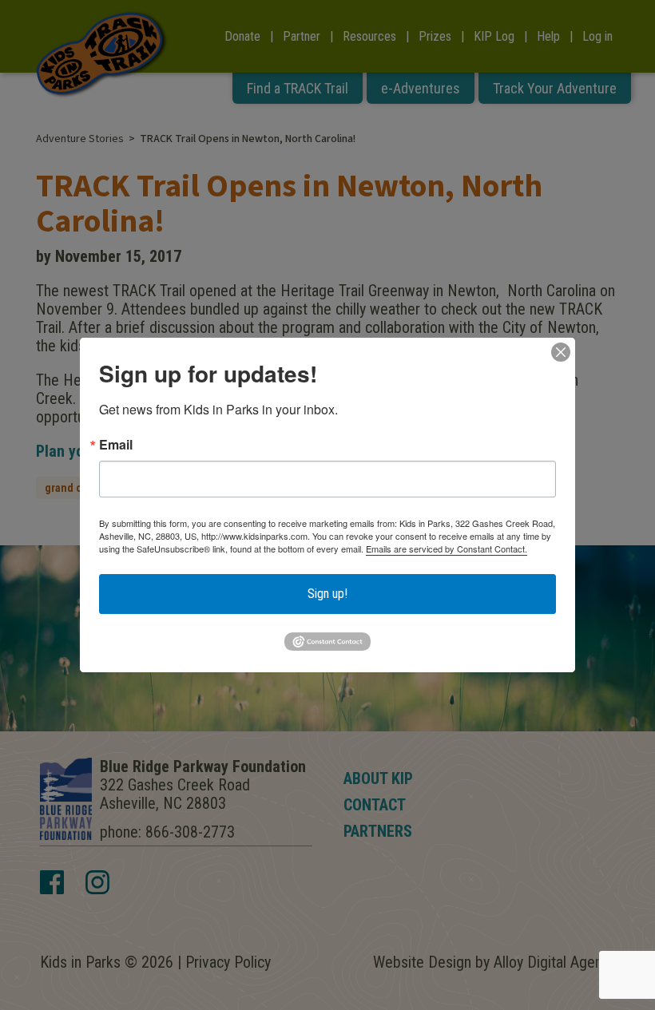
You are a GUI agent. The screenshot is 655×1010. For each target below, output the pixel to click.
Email (116, 444)
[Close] (560, 352)
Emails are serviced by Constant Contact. (446, 548)
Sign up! (327, 593)
